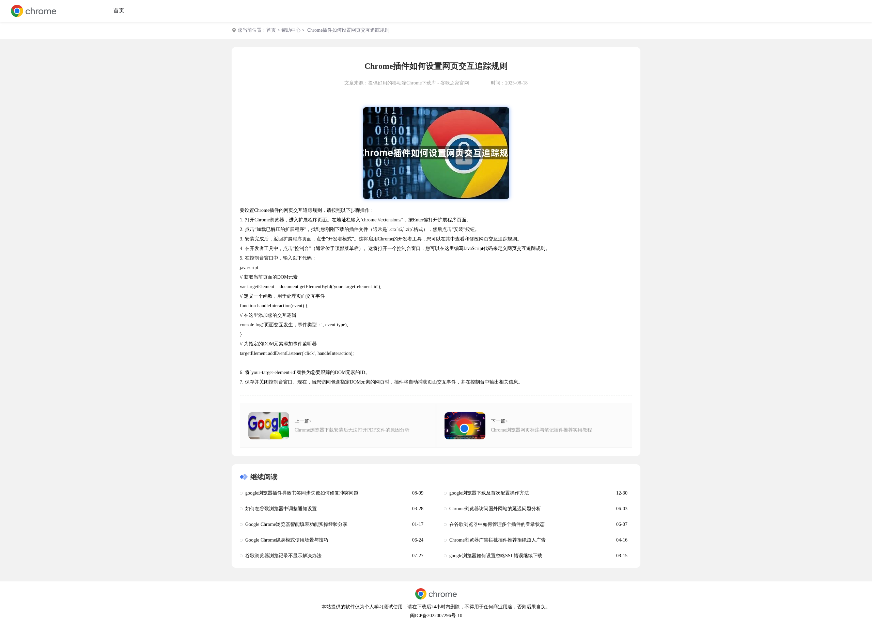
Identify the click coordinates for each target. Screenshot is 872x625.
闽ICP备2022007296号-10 (436, 615)
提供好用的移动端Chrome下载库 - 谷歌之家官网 (418, 82)
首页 (118, 10)
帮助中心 (290, 30)
